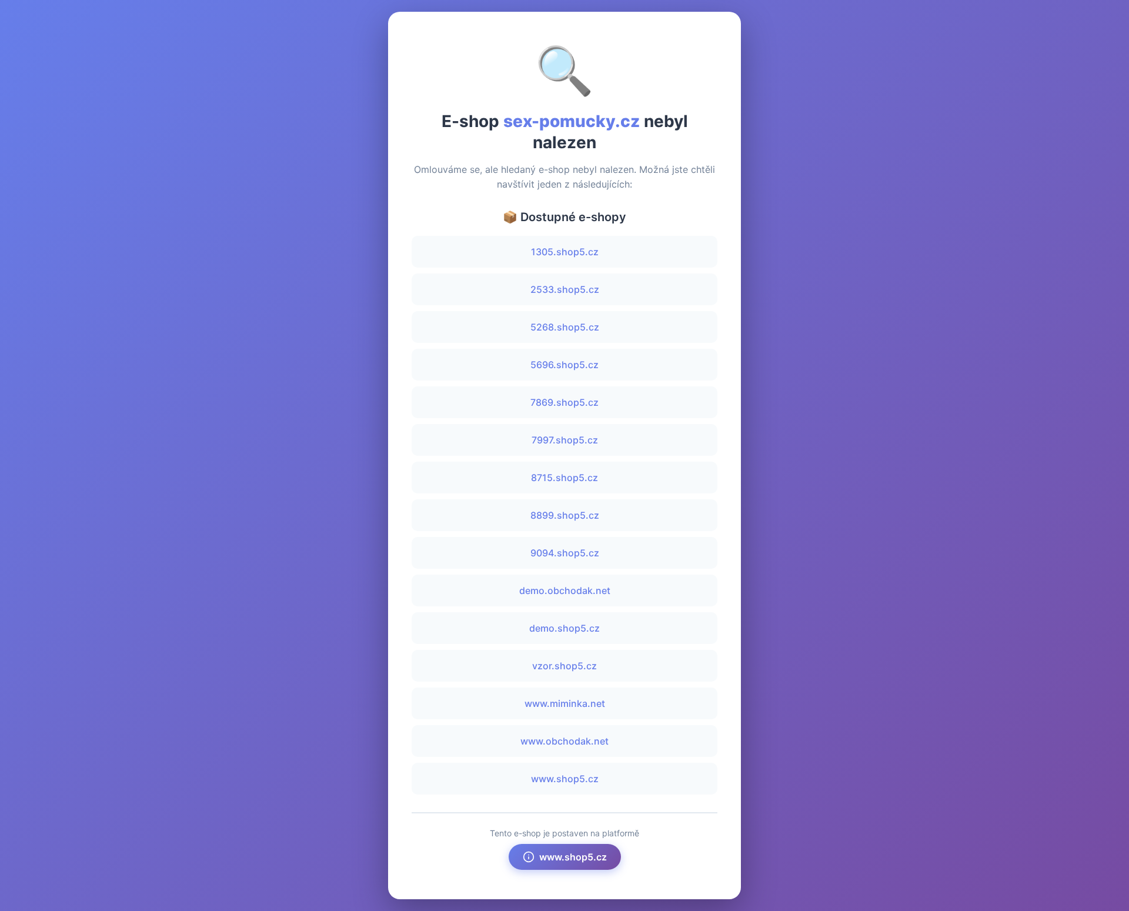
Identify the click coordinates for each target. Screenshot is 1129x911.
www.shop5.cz (565, 779)
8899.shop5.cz (564, 515)
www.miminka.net (565, 703)
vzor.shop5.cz (564, 666)
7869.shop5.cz (564, 402)
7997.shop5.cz (565, 440)
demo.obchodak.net (564, 590)
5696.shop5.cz (564, 365)
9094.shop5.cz (564, 553)
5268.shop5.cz (564, 327)
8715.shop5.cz (564, 477)
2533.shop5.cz (564, 289)
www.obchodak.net (564, 741)
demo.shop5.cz (564, 628)
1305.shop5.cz (565, 252)
